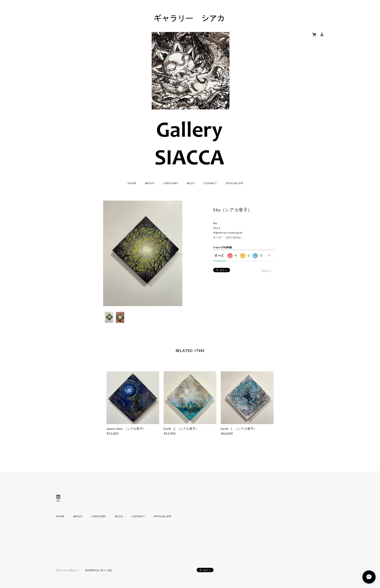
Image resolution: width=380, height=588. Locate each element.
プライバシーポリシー (67, 570)
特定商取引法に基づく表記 (98, 570)
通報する (266, 270)
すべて (219, 255)
